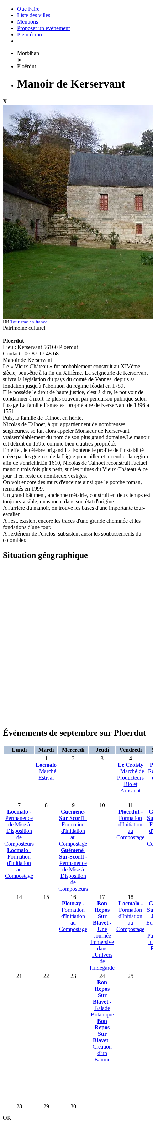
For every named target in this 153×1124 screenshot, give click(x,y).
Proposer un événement (43, 28)
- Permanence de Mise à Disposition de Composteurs (19, 828)
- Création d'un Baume (102, 1040)
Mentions (27, 22)
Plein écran (29, 34)
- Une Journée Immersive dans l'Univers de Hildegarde (102, 935)
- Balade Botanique (102, 998)
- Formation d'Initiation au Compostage (19, 863)
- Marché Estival (46, 771)
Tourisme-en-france (28, 321)
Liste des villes (33, 15)
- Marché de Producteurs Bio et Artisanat (130, 778)
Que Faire (28, 9)
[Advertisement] (76, 644)
